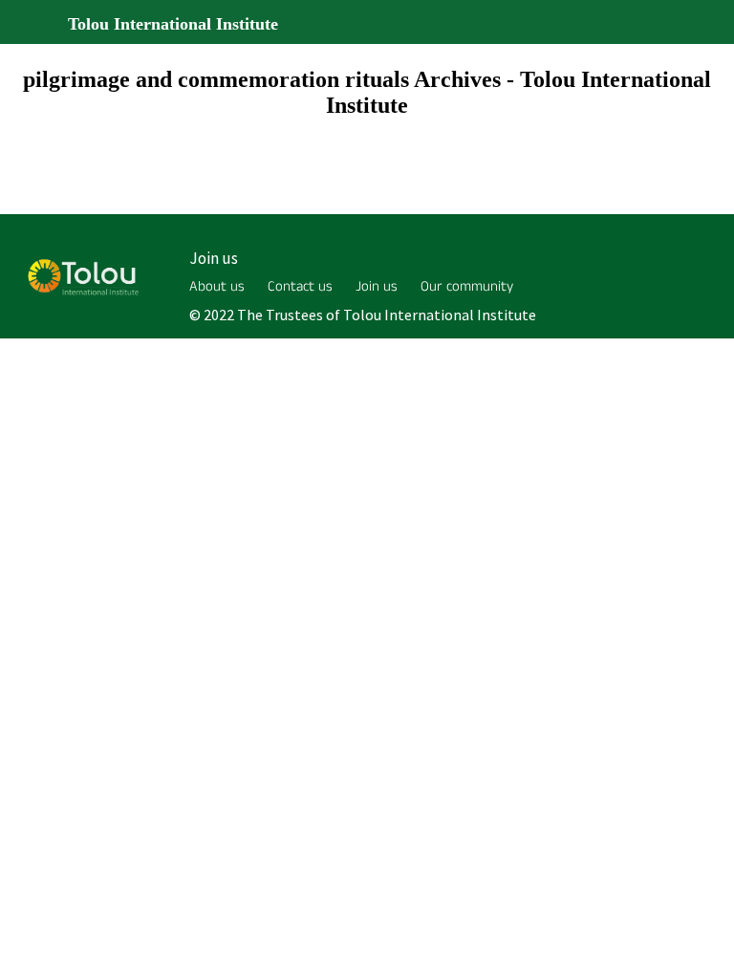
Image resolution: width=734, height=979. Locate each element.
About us (217, 286)
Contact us (300, 286)
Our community (467, 286)
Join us (213, 258)
